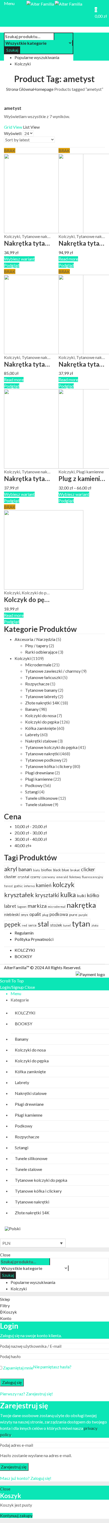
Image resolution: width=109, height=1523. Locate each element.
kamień (43, 885)
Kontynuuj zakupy (16, 1515)
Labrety (32, 734)
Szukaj (12, 49)
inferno (29, 886)
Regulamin (24, 932)
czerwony (48, 877)
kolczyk (63, 884)
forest (8, 886)
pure (73, 914)
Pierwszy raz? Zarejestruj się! (26, 1393)
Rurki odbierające (41, 651)
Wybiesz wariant (19, 258)
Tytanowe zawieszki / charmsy (53, 670)
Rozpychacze (37, 683)
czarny (35, 877)
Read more (68, 258)
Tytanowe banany (41, 690)
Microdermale (38, 664)
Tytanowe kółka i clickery (48, 766)
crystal (23, 876)
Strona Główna (19, 89)
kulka (68, 894)
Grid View (13, 126)
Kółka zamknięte (40, 728)
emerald (62, 877)
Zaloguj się (12, 1382)
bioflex (46, 870)
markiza (37, 905)
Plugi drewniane (39, 772)
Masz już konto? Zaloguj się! (25, 1478)
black (57, 870)
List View (31, 126)
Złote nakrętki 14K (42, 702)
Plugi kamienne (90, 471)
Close (30, 987)
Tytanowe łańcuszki (43, 677)
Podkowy (34, 785)
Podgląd (11, 265)
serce (32, 925)
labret (10, 906)
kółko (93, 895)
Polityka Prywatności (34, 939)
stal (43, 924)
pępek (12, 924)
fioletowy (75, 877)
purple (83, 915)
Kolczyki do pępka (39, 592)
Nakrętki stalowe (41, 740)
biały (36, 870)
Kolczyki (12, 236)
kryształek (19, 894)
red (24, 925)
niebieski (12, 914)
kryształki (47, 895)
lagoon (21, 906)
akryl (10, 869)
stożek (56, 925)
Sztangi (32, 791)
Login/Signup (12, 987)
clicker (88, 869)
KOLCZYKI (25, 950)
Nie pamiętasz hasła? (52, 1366)
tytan (81, 923)
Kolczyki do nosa (40, 715)
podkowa (58, 914)
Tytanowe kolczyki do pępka (51, 747)
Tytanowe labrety (41, 696)
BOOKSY (23, 956)
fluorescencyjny (92, 877)
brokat (75, 870)
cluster (10, 876)
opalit (35, 914)
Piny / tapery (36, 645)
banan (25, 869)
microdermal (56, 906)
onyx (24, 915)
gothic (18, 886)
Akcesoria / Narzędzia (35, 639)
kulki (81, 895)
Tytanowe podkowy (43, 759)
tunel (67, 925)
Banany (32, 709)
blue (65, 870)
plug (45, 915)
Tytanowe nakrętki (39, 236)
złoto (95, 925)
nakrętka (81, 905)
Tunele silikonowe (41, 798)
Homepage (43, 89)
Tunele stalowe (38, 804)
